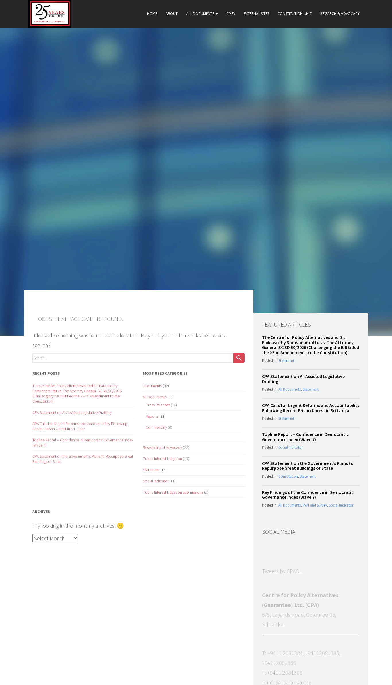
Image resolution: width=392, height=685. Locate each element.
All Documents (200, 13)
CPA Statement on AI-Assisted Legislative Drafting (71, 412)
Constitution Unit (294, 13)
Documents (152, 385)
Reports (152, 416)
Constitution (288, 476)
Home (152, 13)
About (172, 13)
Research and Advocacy (162, 447)
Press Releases (158, 404)
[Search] (239, 358)
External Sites (256, 13)
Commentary (156, 427)
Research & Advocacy (340, 13)
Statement (151, 469)
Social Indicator (155, 481)
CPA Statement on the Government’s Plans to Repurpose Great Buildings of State (308, 465)
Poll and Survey (315, 505)
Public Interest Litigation (162, 458)
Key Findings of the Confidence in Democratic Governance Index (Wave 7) (308, 494)
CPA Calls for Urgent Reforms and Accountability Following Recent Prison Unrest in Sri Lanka (79, 426)
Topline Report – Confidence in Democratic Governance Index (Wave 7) (305, 436)
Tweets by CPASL (282, 571)
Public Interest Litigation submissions (173, 492)
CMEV (230, 13)
